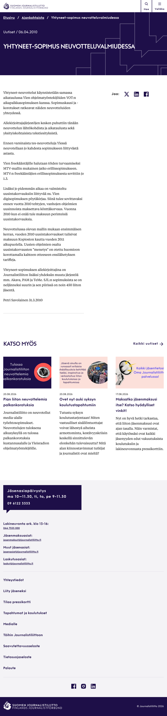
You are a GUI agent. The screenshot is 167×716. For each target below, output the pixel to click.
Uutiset (9, 32)
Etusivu (9, 18)
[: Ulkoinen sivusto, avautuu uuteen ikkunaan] (126, 94)
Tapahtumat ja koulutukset (25, 613)
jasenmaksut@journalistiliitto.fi (22, 540)
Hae (146, 9)
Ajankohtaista (33, 18)
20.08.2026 (9, 394)
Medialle (10, 624)
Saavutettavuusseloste (21, 646)
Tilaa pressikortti (17, 602)
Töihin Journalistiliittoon (23, 635)
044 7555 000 (11, 528)
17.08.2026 (122, 394)
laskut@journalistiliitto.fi (18, 564)
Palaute (9, 668)
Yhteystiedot (13, 580)
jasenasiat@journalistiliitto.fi (20, 552)
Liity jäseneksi (14, 591)
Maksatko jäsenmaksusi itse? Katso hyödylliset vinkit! (136, 405)
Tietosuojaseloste (17, 657)
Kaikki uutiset (145, 343)
